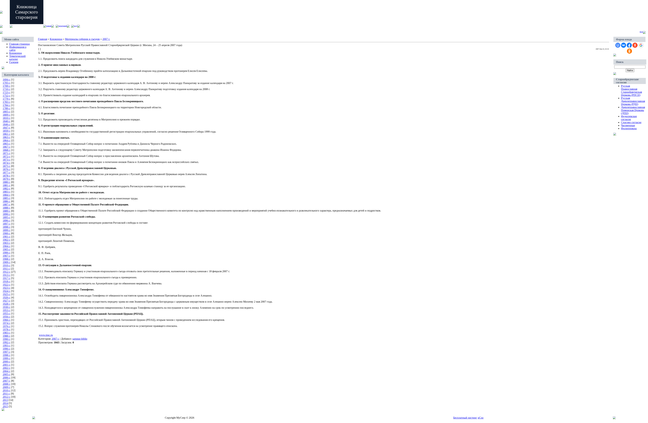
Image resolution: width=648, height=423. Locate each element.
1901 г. (6, 236)
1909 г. (6, 262)
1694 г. (6, 79)
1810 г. (6, 118)
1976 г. (6, 326)
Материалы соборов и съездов (82, 39)
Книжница (15, 53)
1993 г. (6, 345)
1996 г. (6, 348)
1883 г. (6, 191)
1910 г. (6, 265)
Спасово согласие (631, 122)
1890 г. (6, 214)
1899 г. (6, 230)
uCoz (480, 417)
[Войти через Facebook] (629, 45)
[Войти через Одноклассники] (629, 51)
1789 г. (6, 108)
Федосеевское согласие (629, 118)
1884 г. (6, 194)
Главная (48, 26)
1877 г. (6, 172)
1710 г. (6, 89)
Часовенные (628, 125)
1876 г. (6, 169)
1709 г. (6, 85)
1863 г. (6, 137)
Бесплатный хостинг (465, 417)
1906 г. (6, 252)
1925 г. (6, 294)
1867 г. (6, 146)
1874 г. (6, 162)
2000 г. (6, 361)
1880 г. (6, 182)
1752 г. (6, 95)
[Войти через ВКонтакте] (623, 45)
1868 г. (6, 150)
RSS (641, 32)
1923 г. (6, 287)
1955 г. (6, 313)
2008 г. (6, 384)
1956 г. (6, 316)
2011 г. (6, 393)
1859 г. (6, 130)
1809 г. (6, 114)
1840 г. (6, 121)
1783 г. (6, 102)
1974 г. (6, 323)
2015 (5, 406)
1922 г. (6, 284)
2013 (5, 400)
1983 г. (6, 332)
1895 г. (6, 217)
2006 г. (6, 377)
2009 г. (6, 387)
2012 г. (6, 396)
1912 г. (6, 271)
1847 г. (6, 127)
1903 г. (6, 243)
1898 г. (6, 226)
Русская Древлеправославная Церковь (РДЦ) (633, 101)
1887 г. (6, 204)
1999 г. (6, 358)
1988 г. (6, 335)
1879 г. (6, 178)
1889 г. (6, 210)
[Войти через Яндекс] (635, 45)
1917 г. (6, 278)
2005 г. (6, 374)
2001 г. (6, 364)
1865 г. (6, 143)
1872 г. (6, 156)
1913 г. (6, 275)
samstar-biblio (79, 338)
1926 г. (6, 297)
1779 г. (6, 98)
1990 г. (6, 339)
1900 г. (6, 233)
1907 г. (6, 255)
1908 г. (6, 259)
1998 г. (6, 355)
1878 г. (6, 175)
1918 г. (6, 281)
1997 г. (6, 351)
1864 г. (6, 140)
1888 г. (6, 207)
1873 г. (6, 159)
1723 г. (6, 92)
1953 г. (6, 310)
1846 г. (6, 124)
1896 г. (6, 220)
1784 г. (6, 105)
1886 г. (6, 201)
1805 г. (6, 111)
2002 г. (6, 367)
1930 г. (6, 307)
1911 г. (6, 268)
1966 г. (6, 319)
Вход (75, 26)
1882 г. (6, 188)
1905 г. (6, 249)
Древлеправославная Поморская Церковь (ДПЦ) (633, 110)
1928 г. (6, 303)
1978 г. (6, 329)
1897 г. (6, 223)
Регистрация (62, 26)
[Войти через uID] (617, 45)
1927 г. (6, 300)
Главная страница (19, 44)
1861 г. (6, 134)
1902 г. (6, 239)
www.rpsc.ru (46, 335)
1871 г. (6, 153)
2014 (5, 403)
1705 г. (6, 82)
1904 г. (6, 246)
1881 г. (6, 185)
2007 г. (6, 380)
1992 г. (6, 342)
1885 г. (6, 198)
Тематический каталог (17, 58)
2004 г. (6, 371)
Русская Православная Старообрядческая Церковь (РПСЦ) (631, 90)
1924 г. (6, 291)
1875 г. (6, 166)
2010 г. (6, 390)
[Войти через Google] (641, 45)
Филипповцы (629, 128)
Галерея (13, 62)
